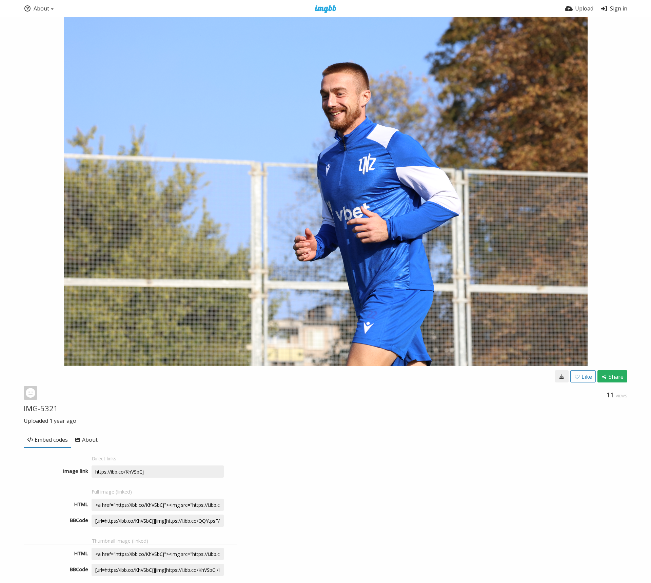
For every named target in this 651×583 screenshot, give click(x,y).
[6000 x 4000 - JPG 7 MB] (562, 376)
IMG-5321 (41, 408)
